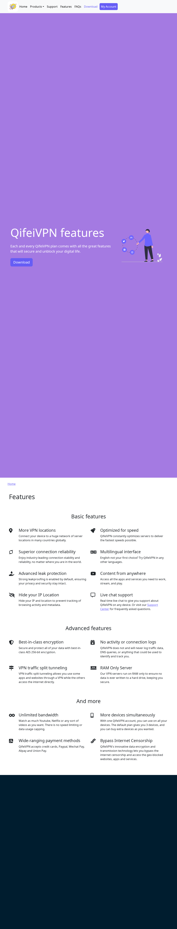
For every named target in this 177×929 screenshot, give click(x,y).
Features (66, 6)
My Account (108, 6)
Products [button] (36, 6)
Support (52, 6)
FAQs (77, 6)
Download (90, 6)
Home (23, 6)
